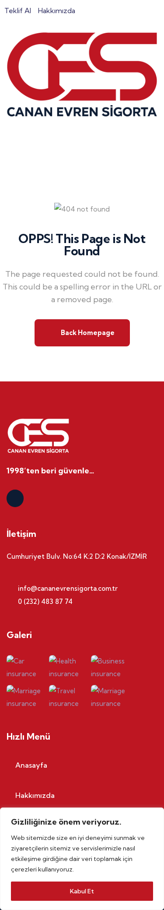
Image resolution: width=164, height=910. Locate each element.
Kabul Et (82, 891)
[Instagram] (15, 498)
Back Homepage (87, 332)
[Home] (82, 74)
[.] (9, 149)
